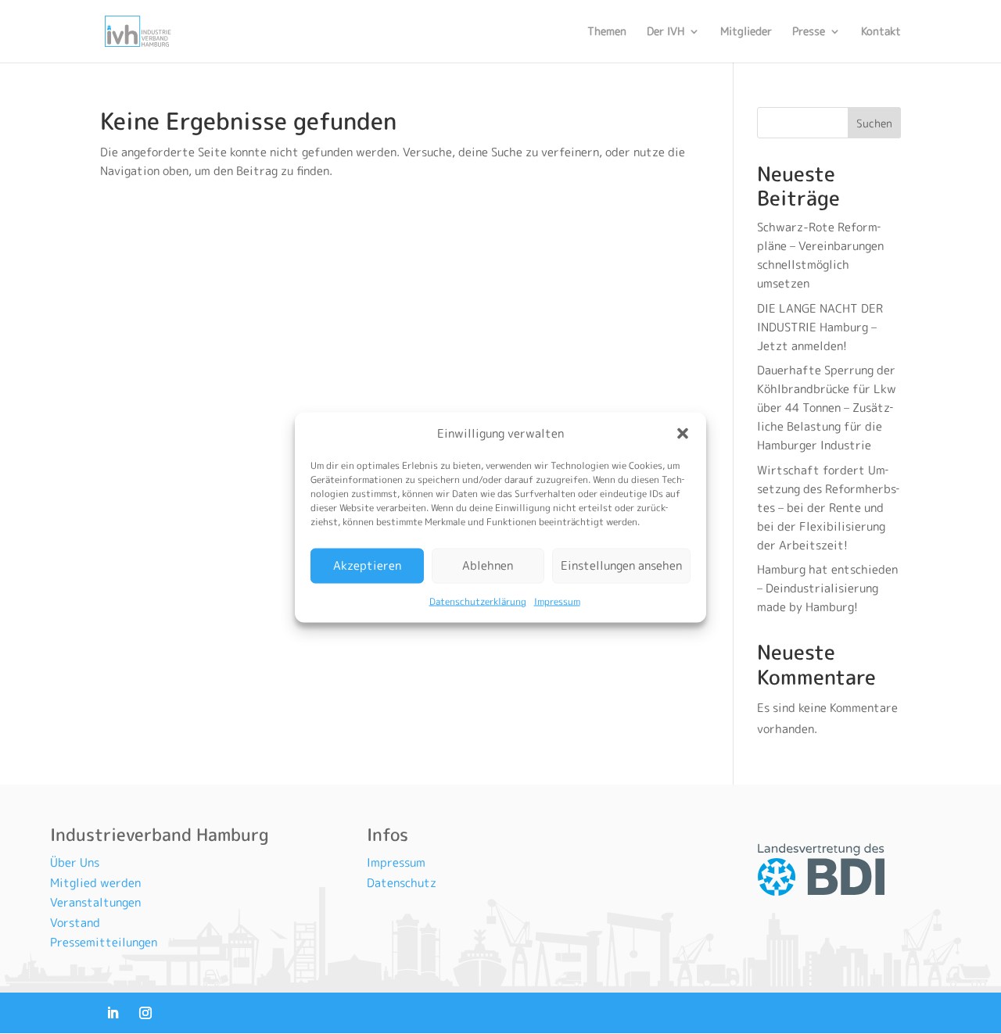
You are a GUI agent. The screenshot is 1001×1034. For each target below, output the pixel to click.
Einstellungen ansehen (621, 565)
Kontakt (881, 32)
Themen (606, 32)
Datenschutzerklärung (477, 600)
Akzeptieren (367, 565)
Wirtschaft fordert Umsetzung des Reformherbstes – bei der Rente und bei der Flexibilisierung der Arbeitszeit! (828, 507)
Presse (808, 32)
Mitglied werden (95, 883)
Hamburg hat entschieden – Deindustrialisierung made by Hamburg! (827, 588)
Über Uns (74, 862)
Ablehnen (487, 565)
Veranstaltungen (95, 902)
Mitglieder (746, 32)
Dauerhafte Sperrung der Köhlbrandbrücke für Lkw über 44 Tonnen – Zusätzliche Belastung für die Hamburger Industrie (826, 407)
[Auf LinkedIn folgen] (112, 1012)
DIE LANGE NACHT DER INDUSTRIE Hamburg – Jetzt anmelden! (820, 327)
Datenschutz (401, 883)
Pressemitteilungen (103, 942)
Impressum (557, 600)
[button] (683, 433)
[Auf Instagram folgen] (145, 1012)
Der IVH (665, 32)
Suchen (874, 123)
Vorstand (75, 922)
